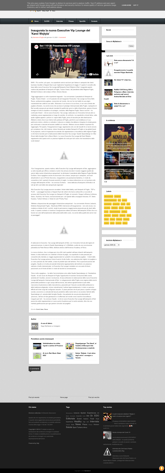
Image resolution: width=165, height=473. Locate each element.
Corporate (116, 204)
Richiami (126, 219)
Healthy (124, 211)
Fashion (127, 208)
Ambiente (117, 196)
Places (46, 309)
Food (106, 211)
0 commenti (62, 37)
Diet (128, 204)
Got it (135, 5)
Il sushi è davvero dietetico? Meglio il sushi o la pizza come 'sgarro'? (123, 415)
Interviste (59, 21)
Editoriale (114, 208)
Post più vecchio (93, 397)
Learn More (126, 5)
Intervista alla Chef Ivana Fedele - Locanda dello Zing (122, 450)
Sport (112, 223)
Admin (50, 323)
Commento (108, 204)
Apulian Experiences (110, 200)
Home (36, 21)
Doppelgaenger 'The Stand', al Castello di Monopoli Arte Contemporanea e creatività (85, 345)
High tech (107, 215)
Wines (125, 223)
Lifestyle (122, 215)
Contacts (94, 21)
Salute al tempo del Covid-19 (121, 432)
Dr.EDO (45, 22)
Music (129, 215)
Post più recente (34, 397)
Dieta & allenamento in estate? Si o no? (122, 104)
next (106, 181)
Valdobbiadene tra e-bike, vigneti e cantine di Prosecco (53, 344)
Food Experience (115, 211)
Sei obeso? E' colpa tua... (123, 80)
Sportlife (82, 21)
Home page (64, 397)
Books (124, 200)
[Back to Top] (161, 469)
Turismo (118, 223)
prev (105, 181)
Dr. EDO (107, 208)
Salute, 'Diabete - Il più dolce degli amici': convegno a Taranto (85, 355)
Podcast (119, 219)
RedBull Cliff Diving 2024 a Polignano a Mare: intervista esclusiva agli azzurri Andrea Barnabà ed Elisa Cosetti (119, 94)
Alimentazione (108, 196)
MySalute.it (87, 471)
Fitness (71, 21)
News (42, 309)
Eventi (38, 309)
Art (119, 200)
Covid (123, 204)
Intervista (115, 215)
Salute (106, 223)
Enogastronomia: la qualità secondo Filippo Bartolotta (123, 71)
